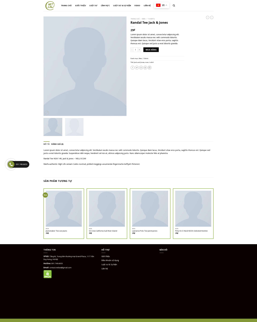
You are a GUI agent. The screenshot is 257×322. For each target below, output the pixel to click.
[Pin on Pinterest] (145, 68)
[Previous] (48, 66)
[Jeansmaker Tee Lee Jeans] (64, 209)
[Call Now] (11, 164)
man (147, 62)
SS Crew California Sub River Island (103, 231)
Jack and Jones (139, 62)
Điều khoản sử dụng (110, 260)
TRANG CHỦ (66, 5)
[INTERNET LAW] (50, 6)
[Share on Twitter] (137, 68)
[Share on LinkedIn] (150, 68)
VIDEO (137, 5)
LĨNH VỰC (105, 5)
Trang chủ (135, 19)
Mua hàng (151, 49)
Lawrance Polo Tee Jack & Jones (144, 231)
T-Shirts (151, 19)
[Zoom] (46, 113)
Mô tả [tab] (47, 144)
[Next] (121, 66)
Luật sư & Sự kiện (109, 264)
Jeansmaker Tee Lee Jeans (56, 231)
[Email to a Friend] (141, 68)
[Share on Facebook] (133, 68)
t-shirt (151, 62)
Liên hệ (104, 268)
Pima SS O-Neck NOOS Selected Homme (191, 231)
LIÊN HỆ (147, 5)
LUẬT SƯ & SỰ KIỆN (122, 5)
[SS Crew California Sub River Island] (107, 209)
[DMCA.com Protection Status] (48, 274)
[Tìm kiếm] (174, 5)
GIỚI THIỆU (80, 5)
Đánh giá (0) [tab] (57, 144)
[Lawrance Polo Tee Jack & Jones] (150, 209)
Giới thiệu (105, 256)
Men (143, 19)
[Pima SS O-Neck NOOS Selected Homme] (193, 209)
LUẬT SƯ (93, 5)
